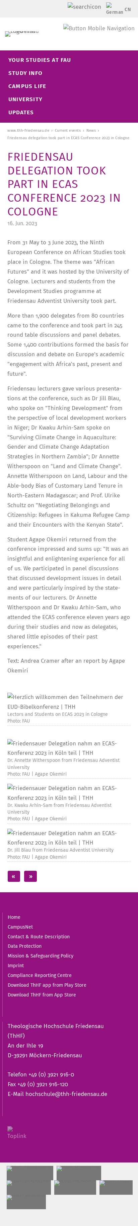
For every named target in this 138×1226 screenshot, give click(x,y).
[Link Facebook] (75, 1187)
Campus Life (27, 86)
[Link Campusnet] (30, 1173)
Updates (21, 112)
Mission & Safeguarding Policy (40, 956)
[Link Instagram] (29, 1187)
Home (14, 917)
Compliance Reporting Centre (40, 975)
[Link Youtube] (26, 1202)
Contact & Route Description (39, 937)
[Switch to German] (113, 10)
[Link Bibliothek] (79, 1173)
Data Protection (25, 946)
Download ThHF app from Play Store (47, 985)
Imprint (16, 966)
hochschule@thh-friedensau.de (66, 1094)
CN (128, 9)
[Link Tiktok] (116, 1187)
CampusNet (20, 927)
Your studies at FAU (39, 60)
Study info (25, 73)
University (25, 99)
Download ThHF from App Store (42, 995)
